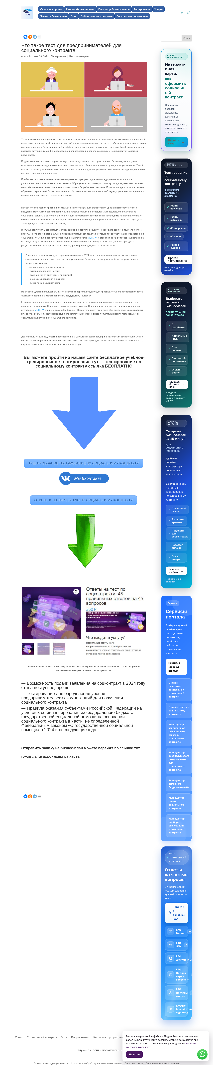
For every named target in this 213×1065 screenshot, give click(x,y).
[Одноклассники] (30, 37)
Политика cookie (134, 1063)
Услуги (158, 9)
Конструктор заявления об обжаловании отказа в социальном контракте (177, 733)
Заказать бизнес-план (53, 16)
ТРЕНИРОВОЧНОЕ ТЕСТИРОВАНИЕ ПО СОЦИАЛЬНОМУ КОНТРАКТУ (83, 463)
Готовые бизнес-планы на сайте (51, 756)
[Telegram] (35, 37)
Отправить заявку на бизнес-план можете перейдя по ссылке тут (80, 747)
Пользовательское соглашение (163, 1063)
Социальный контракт (42, 1036)
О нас (19, 1036)
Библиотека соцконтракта (96, 16)
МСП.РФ (92, 237)
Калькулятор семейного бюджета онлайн (179, 784)
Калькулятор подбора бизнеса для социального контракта (177, 825)
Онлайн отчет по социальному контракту (179, 710)
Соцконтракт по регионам (132, 16)
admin (27, 56)
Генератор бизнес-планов (114, 9)
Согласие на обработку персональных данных (96, 1063)
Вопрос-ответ (80, 1036)
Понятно (134, 1054)
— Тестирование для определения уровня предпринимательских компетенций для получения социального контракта (72, 697)
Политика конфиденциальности (50, 1063)
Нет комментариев (79, 56)
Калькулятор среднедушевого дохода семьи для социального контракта (179, 761)
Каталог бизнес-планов (80, 9)
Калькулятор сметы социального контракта (177, 803)
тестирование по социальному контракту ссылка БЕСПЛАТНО (88, 364)
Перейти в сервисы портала (174, 666)
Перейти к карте (173, 142)
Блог (74, 16)
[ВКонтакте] (25, 37)
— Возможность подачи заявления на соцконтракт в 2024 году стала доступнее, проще (83, 685)
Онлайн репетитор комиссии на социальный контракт (176, 689)
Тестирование (142, 9)
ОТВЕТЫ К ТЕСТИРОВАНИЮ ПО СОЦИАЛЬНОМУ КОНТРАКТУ (83, 500)
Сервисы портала (51, 9)
